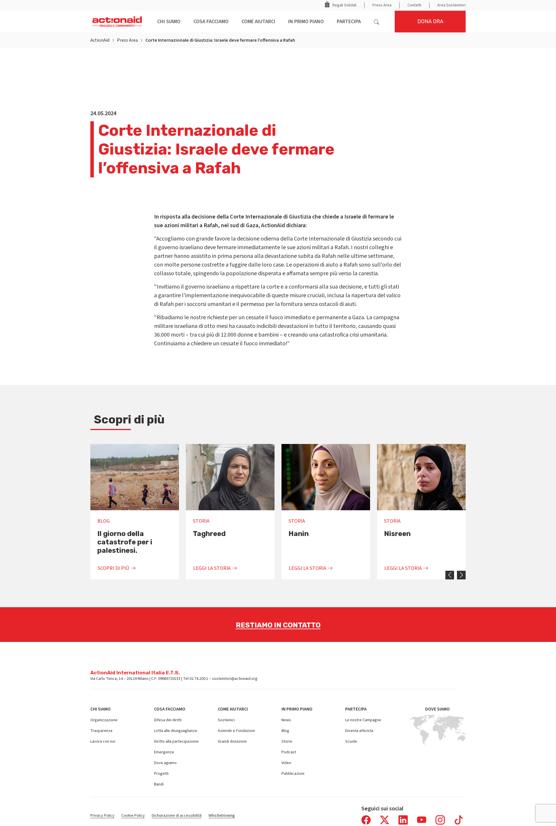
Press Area (127, 40)
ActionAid (99, 40)
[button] (377, 21)
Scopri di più (113, 568)
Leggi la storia (212, 568)
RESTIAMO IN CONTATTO (278, 625)
